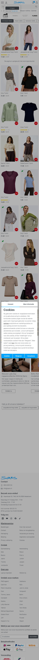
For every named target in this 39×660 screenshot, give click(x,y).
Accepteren (31, 356)
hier (13, 343)
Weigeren (18, 356)
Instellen (7, 356)
